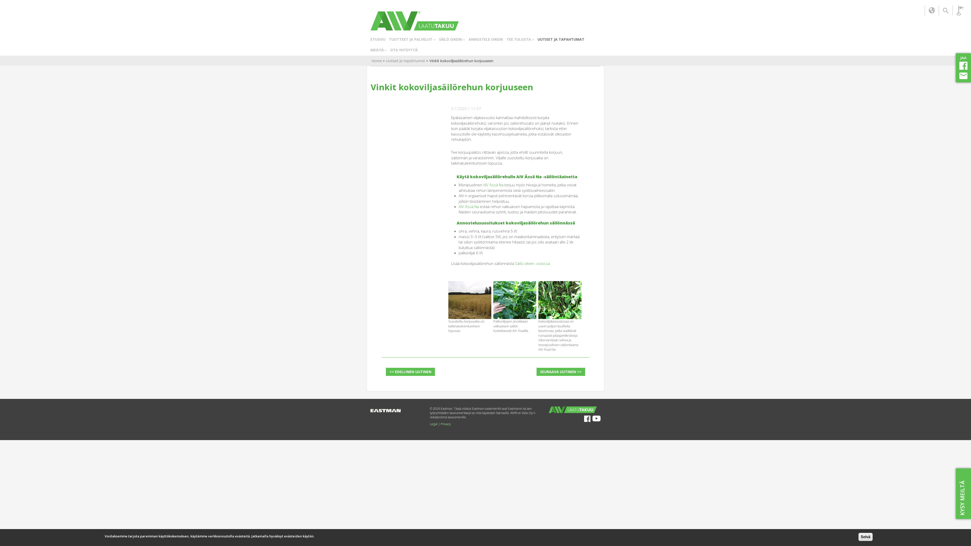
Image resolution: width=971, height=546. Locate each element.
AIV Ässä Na (493, 184)
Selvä (865, 537)
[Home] (414, 21)
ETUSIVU (377, 39)
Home (377, 61)
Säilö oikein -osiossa (532, 263)
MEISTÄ (377, 50)
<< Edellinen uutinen (410, 371)
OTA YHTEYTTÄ (403, 50)
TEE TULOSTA (518, 39)
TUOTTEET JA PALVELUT (410, 39)
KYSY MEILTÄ (962, 498)
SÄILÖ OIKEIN (450, 39)
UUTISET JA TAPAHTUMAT (561, 39)
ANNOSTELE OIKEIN (486, 39)
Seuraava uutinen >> (561, 371)
